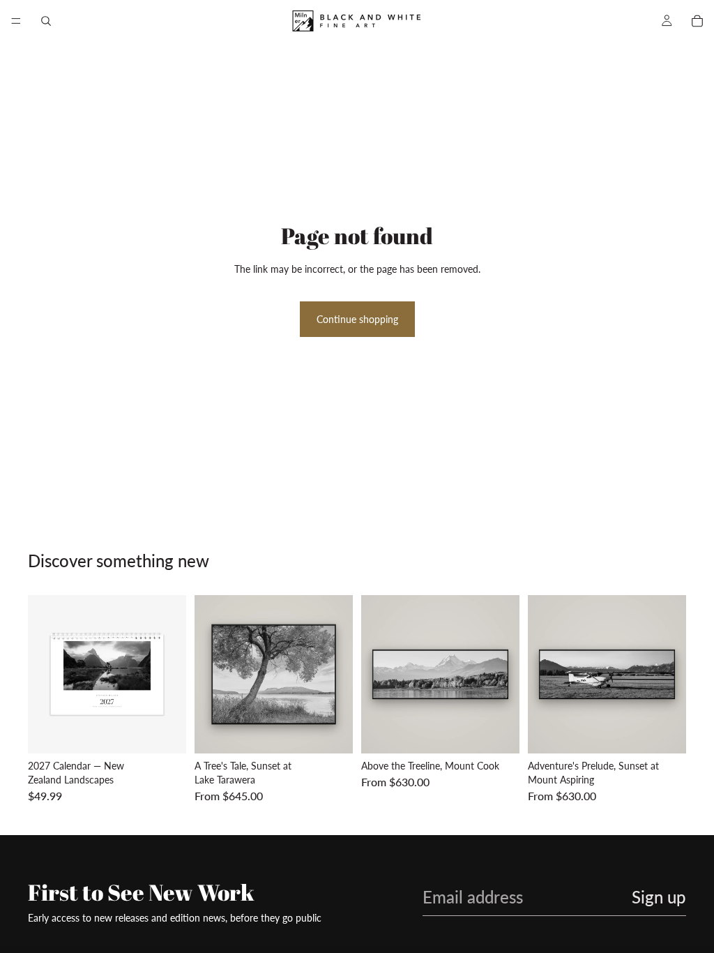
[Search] (46, 21)
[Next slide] (170, 674)
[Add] (164, 732)
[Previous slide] (43, 674)
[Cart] (697, 21)
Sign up (659, 897)
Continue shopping (357, 319)
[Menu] (16, 21)
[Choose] (331, 732)
